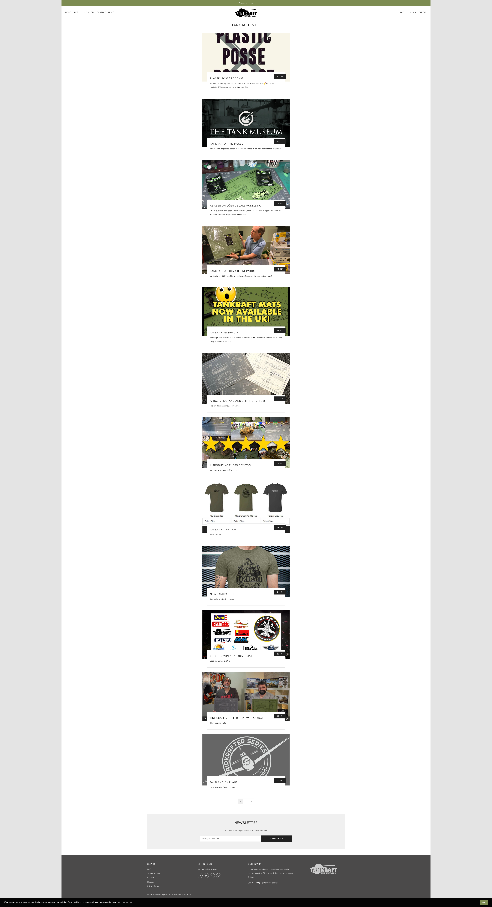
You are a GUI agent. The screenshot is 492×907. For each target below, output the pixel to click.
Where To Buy (153, 873)
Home (68, 12)
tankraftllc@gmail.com (207, 869)
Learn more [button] (127, 902)
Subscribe (275, 838)
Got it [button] (484, 902)
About (111, 12)
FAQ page (259, 882)
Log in (403, 12)
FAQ (93, 12)
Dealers (150, 882)
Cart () (423, 12)
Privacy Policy (153, 886)
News (86, 12)
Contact (101, 12)
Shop (75, 12)
